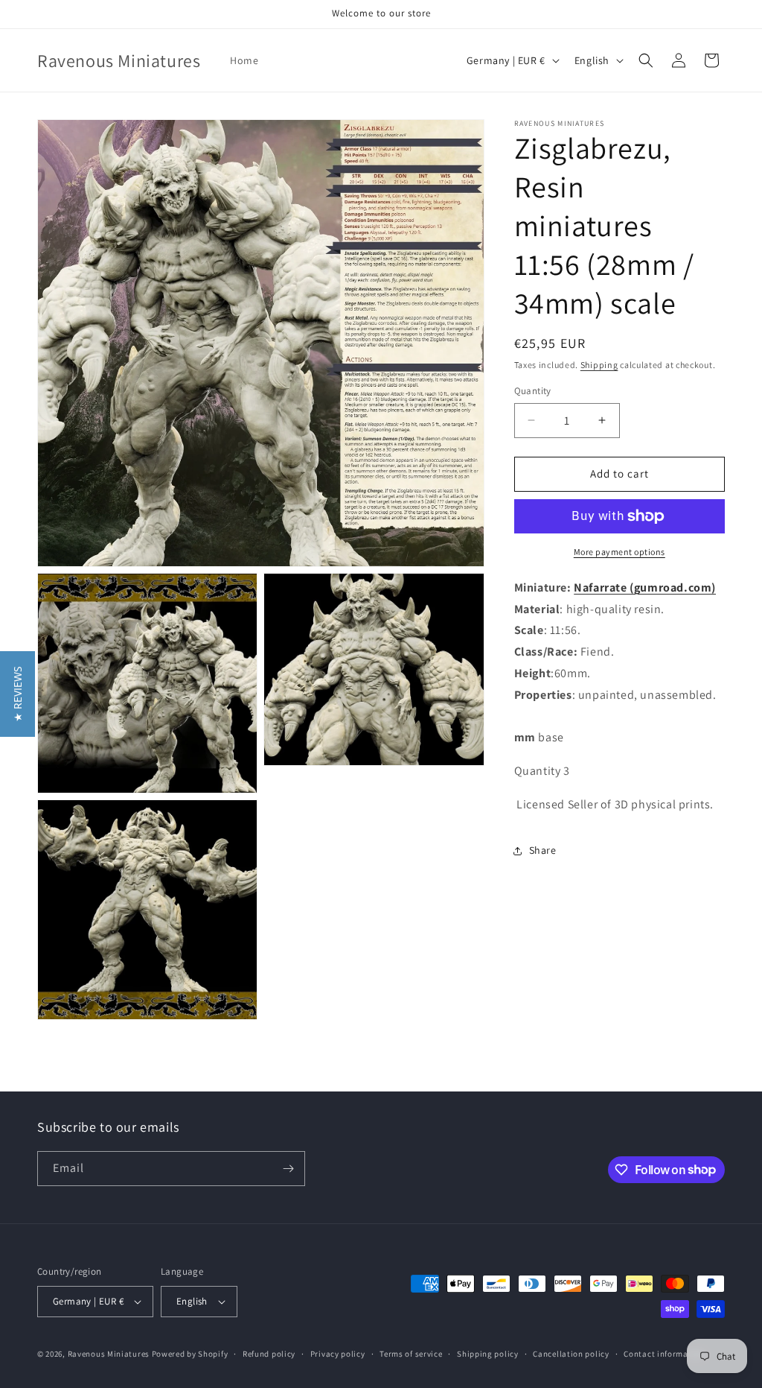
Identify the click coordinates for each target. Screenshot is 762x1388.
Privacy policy (337, 1354)
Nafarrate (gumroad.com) (645, 587)
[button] (646, 60)
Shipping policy (488, 1354)
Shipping (599, 364)
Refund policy (269, 1354)
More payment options (619, 551)
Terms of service (411, 1354)
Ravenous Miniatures (109, 1354)
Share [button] (543, 850)
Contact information (664, 1354)
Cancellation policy (571, 1354)
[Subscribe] (288, 1168)
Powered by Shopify (190, 1354)
